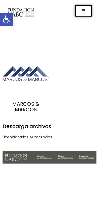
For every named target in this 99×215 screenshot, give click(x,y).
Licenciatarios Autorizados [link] (27, 137)
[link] (6, 19)
